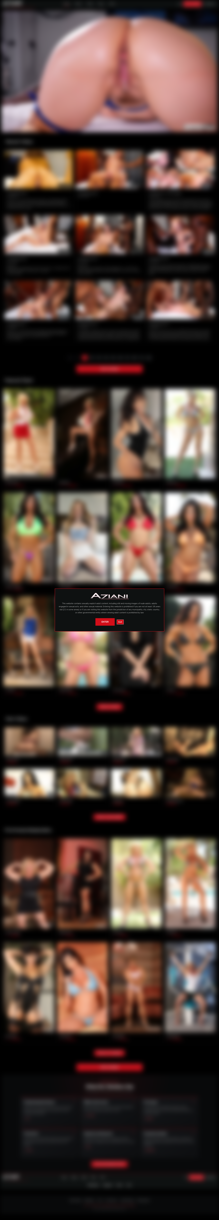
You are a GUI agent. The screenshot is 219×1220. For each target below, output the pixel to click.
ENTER (105, 621)
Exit (120, 622)
